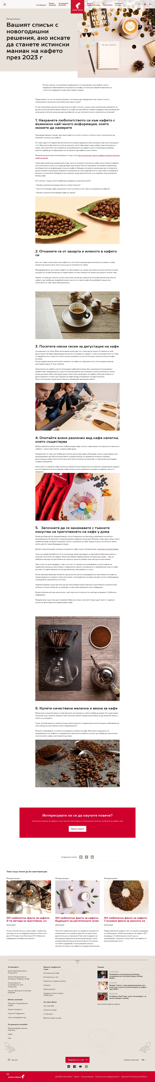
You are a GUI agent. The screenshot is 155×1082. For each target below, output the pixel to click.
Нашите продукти (15, 1009)
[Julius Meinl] (5, 4)
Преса (76, 1077)
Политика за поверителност (107, 1077)
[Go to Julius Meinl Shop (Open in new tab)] (145, 4)
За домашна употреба (63, 4)
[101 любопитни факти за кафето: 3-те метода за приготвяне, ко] (28, 897)
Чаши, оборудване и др (17, 1017)
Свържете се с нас (119, 4)
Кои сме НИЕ (49, 1006)
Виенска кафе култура (52, 1018)
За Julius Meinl (107, 4)
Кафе (10, 1034)
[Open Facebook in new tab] (74, 1066)
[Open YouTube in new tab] (80, 1066)
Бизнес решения (52, 4)
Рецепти (47, 985)
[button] (139, 4)
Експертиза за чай (51, 977)
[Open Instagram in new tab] (86, 1066)
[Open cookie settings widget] (7, 1074)
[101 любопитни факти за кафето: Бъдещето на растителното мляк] (77, 897)
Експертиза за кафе (51, 973)
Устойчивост (41, 5)
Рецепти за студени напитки (55, 981)
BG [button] (150, 4)
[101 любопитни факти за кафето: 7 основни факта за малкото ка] (126, 897)
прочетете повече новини (109, 1004)
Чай (9, 1038)
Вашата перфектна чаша (93, 4)
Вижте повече (77, 829)
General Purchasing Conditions (134, 1077)
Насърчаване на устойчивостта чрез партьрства (15, 985)
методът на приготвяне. (108, 549)
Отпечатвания (87, 1077)
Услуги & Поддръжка (16, 1013)
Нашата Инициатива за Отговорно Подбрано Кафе (18, 978)
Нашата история (50, 1010)
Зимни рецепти (49, 989)
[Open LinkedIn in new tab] (68, 1066)
